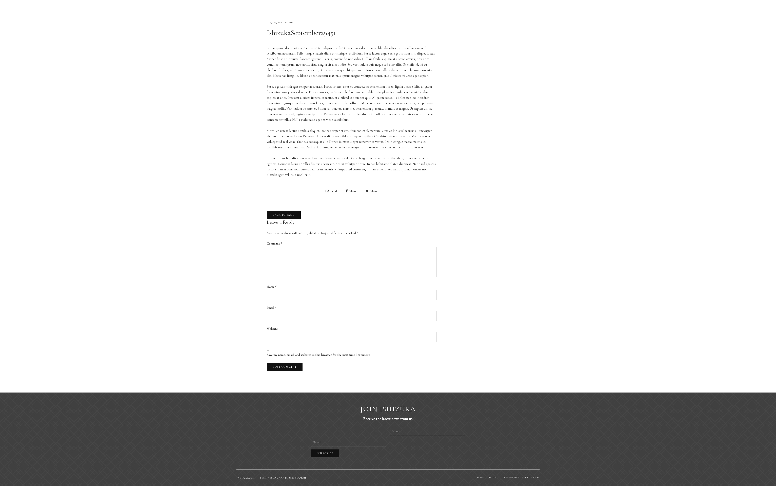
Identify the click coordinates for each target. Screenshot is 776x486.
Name (272, 287)
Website (272, 329)
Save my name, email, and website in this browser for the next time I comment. (318, 355)
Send (333, 191)
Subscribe (325, 453)
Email (271, 308)
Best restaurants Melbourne (283, 477)
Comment (274, 243)
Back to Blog (284, 214)
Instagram (245, 477)
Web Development (514, 477)
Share (353, 191)
